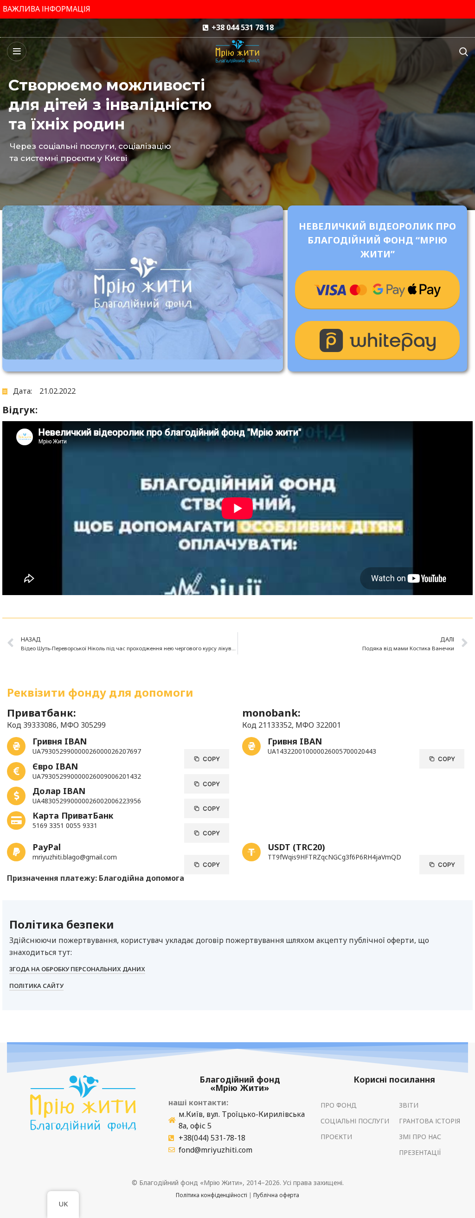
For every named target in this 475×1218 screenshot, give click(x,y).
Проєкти (336, 1136)
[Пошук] (464, 51)
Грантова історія (429, 1120)
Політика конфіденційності (211, 1195)
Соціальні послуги (355, 1120)
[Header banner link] (237, 9)
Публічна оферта (276, 1195)
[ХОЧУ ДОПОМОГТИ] (377, 289)
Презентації (420, 1152)
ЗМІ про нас (420, 1136)
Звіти (408, 1105)
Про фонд (339, 1105)
